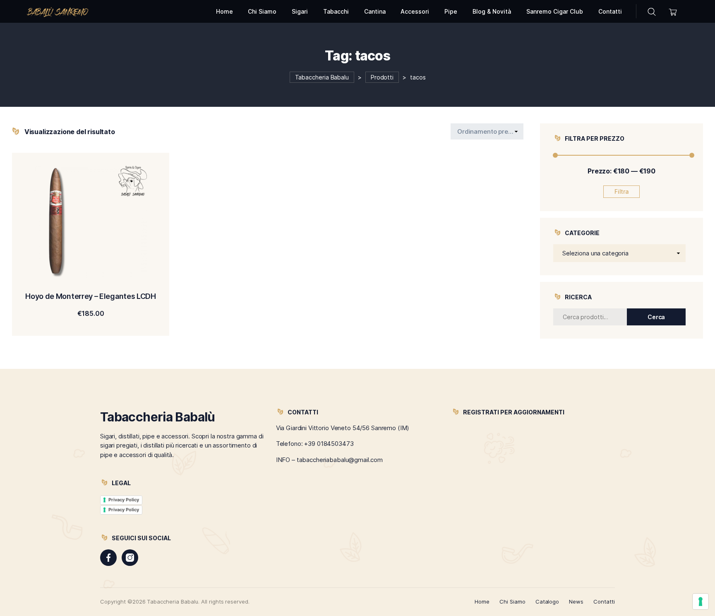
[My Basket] (673, 11)
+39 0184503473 (328, 444)
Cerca (656, 316)
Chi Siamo (512, 601)
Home (482, 601)
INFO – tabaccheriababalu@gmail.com (329, 460)
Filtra (621, 191)
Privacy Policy (123, 500)
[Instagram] (130, 557)
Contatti (604, 601)
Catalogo (547, 601)
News (576, 601)
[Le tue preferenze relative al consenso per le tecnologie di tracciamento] (700, 601)
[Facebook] (108, 557)
